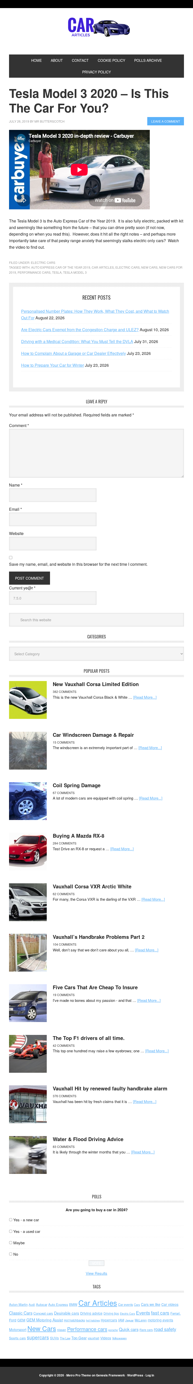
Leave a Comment (165, 121)
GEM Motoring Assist (44, 1319)
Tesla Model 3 (75, 272)
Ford (12, 1319)
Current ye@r (22, 588)
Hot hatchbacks (74, 1320)
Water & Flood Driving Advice (88, 1139)
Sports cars (17, 1338)
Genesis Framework (110, 1375)
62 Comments (64, 894)
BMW (73, 1304)
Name (15, 485)
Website (16, 533)
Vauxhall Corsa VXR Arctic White (92, 886)
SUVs (54, 1337)
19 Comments (64, 995)
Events (143, 1312)
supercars (38, 1337)
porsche (113, 1330)
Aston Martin (18, 1304)
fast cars (160, 1312)
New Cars (149, 267)
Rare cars (146, 1329)
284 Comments (64, 843)
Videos (105, 1337)
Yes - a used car (26, 1231)
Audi (32, 1304)
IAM (121, 1320)
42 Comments (64, 1045)
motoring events (160, 1319)
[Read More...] (145, 697)
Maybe (19, 1242)
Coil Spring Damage (77, 785)
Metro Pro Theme (78, 1375)
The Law (65, 1338)
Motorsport (17, 1329)
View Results (96, 1273)
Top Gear (79, 1337)
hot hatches (93, 1320)
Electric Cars (43, 262)
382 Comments (64, 691)
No (15, 1254)
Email (15, 509)
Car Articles (96, 27)
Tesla (57, 272)
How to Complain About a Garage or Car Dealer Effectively (73, 353)
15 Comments (64, 742)
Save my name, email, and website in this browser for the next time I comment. (78, 564)
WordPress (135, 1375)
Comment (19, 425)
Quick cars (128, 1329)
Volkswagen (119, 1338)
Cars (137, 1305)
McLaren (141, 1320)
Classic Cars (20, 1313)
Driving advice (91, 1313)
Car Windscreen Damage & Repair (93, 734)
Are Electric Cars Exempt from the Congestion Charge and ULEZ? (80, 329)
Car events (125, 1304)
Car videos (169, 1304)
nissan (61, 1329)
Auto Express (58, 1304)
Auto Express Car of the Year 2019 (60, 267)
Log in (150, 1375)
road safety (165, 1329)
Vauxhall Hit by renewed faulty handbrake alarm (110, 1088)
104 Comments (64, 944)
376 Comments (64, 1096)
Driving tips (111, 1313)
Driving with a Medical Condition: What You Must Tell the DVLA (77, 341)
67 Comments (64, 792)
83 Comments (64, 1146)
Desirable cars (66, 1313)
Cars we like (150, 1304)
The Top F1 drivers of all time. (89, 1037)
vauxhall (93, 1338)
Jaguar (129, 1320)
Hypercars (109, 1319)
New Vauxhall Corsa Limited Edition (96, 684)
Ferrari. (175, 1313)
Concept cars (43, 1313)
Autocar (41, 1304)
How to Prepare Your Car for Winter (52, 365)
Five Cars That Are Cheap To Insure (95, 987)
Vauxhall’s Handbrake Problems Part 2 (98, 936)
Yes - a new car (26, 1219)
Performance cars (34, 272)
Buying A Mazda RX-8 (78, 835)
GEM (21, 1319)
